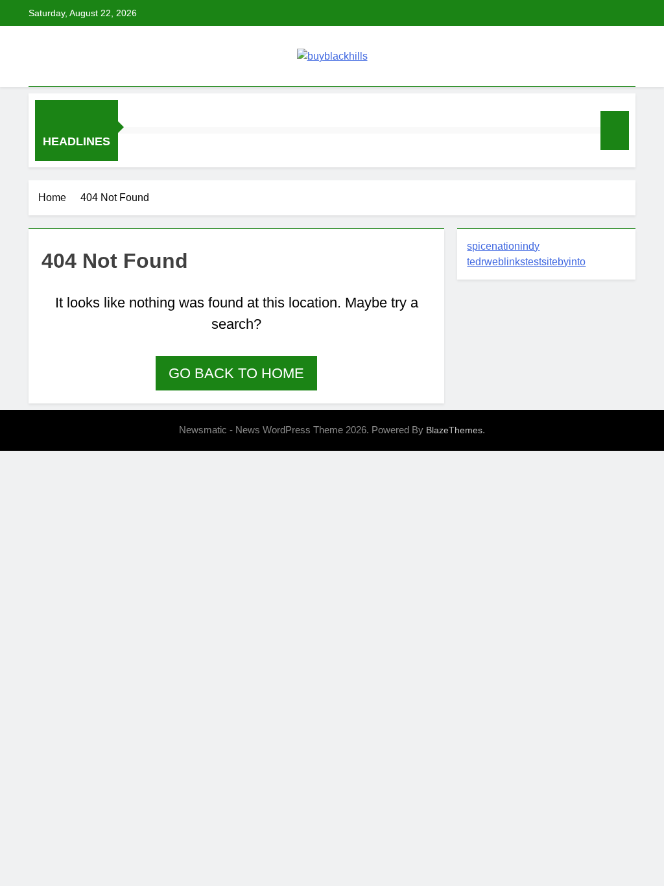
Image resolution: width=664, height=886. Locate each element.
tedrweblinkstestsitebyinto (526, 261)
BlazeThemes (454, 430)
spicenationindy (503, 246)
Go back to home (236, 373)
